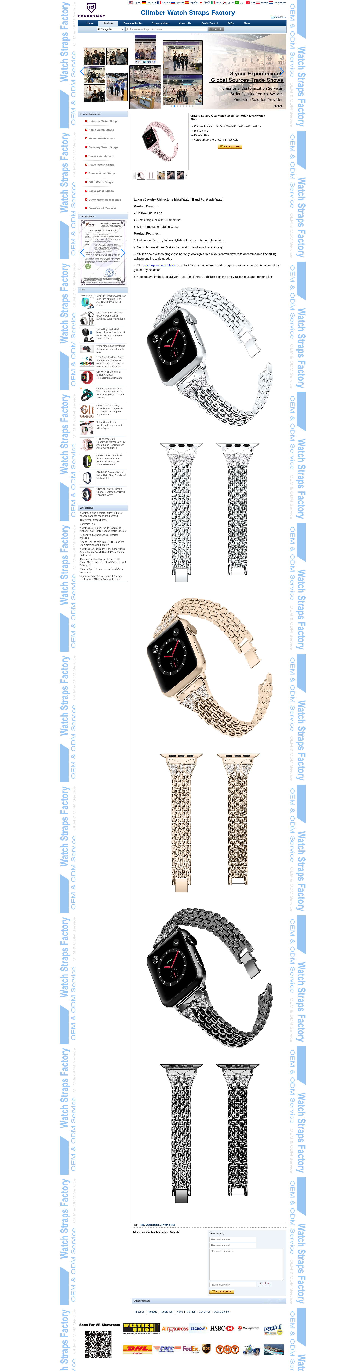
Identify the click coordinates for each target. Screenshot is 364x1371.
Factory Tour (167, 1312)
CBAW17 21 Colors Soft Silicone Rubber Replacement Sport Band (109, 375)
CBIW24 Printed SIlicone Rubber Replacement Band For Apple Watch (110, 492)
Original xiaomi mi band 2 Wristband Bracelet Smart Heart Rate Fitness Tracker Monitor (110, 393)
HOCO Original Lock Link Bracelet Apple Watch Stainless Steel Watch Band (110, 315)
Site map (190, 1312)
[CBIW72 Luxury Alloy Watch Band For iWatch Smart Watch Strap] (160, 141)
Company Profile (133, 23)
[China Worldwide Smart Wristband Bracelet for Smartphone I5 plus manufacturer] (87, 349)
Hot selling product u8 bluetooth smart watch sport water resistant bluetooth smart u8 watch (110, 334)
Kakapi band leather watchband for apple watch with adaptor (110, 425)
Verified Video (280, 17)
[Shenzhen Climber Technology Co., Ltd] (91, 10)
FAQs (231, 23)
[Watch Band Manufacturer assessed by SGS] (182, 108)
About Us (139, 1312)
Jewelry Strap (167, 1225)
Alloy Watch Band (149, 1225)
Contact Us (185, 23)
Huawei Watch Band (101, 155)
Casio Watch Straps (101, 190)
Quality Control (210, 23)
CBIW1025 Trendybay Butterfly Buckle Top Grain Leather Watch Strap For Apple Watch (109, 410)
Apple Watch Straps (101, 129)
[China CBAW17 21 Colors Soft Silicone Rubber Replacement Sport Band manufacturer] (87, 377)
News (247, 23)
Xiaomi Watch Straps (102, 138)
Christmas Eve (87, 524)
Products (108, 23)
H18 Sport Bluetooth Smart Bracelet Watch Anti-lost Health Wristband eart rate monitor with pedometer (110, 362)
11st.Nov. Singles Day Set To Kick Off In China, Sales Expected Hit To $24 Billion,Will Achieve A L (103, 562)
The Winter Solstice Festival (94, 520)
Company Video (160, 23)
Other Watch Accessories (105, 199)
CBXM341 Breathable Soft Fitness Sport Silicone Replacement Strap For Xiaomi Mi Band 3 (110, 460)
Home (90, 23)
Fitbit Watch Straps (101, 182)
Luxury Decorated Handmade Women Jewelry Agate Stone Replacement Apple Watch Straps (110, 443)
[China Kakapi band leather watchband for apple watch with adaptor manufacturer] (87, 428)
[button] (171, 106)
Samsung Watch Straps (103, 147)
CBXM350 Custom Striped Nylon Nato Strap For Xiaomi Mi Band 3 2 (111, 475)
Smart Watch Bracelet (102, 208)
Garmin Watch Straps (102, 173)
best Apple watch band (160, 265)
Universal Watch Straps (103, 121)
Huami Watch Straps (102, 164)
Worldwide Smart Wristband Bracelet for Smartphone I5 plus (110, 349)
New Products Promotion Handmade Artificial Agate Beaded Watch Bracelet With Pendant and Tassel (103, 552)
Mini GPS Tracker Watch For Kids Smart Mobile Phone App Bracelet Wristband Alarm (111, 300)
